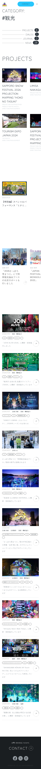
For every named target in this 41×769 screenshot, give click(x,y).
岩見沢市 (10, 338)
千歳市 (20, 493)
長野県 (9, 376)
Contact (26, 4)
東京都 (25, 624)
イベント (17, 338)
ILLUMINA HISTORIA (7, 493)
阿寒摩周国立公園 (21, 415)
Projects (29, 30)
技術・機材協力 (17, 334)
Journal (30, 38)
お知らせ (15, 450)
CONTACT (18, 748)
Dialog (31, 34)
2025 (22, 582)
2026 (4, 338)
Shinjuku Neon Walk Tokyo (10, 624)
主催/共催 (15, 411)
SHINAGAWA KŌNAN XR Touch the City (12, 662)
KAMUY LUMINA (6, 415)
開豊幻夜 (5, 707)
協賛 (13, 658)
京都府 (17, 707)
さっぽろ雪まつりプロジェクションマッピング (13, 534)
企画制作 (13, 530)
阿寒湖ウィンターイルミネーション (10, 582)
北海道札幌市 (11, 454)
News (31, 42)
